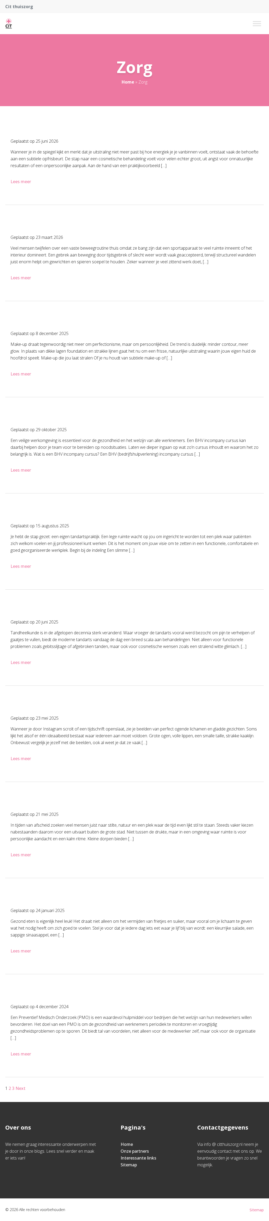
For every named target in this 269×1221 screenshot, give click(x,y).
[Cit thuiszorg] (8, 23)
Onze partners (135, 1151)
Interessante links (138, 1158)
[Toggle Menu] (257, 23)
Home (128, 82)
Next (20, 1088)
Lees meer (21, 181)
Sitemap (129, 1165)
